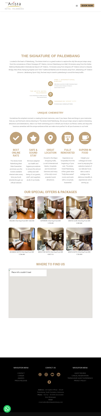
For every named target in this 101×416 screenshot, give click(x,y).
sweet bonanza (29, 336)
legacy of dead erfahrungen (18, 326)
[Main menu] (77, 5)
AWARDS (21, 378)
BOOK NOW (87, 6)
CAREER (21, 376)
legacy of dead (44, 333)
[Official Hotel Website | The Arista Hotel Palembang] (14, 5)
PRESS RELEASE (21, 381)
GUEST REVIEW (80, 373)
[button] (7, 409)
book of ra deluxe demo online (76, 333)
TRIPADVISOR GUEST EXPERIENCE (80, 378)
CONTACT (21, 373)
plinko (11, 339)
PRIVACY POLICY (80, 381)
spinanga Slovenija (41, 343)
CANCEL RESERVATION (80, 376)
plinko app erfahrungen (51, 323)
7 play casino (59, 326)
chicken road (58, 336)
